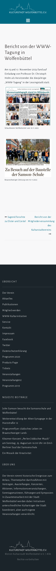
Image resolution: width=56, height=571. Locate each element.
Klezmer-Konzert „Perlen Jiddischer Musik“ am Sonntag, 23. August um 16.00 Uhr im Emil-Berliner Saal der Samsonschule (27, 442)
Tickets (6, 368)
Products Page (10, 362)
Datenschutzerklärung (14, 351)
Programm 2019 (11, 386)
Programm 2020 (11, 357)
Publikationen (10, 304)
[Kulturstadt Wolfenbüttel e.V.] (28, 8)
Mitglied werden (11, 310)
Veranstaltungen (11, 374)
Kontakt (6, 327)
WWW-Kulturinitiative (14, 316)
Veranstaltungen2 (12, 380)
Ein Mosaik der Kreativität (16, 453)
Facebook (7, 339)
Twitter (6, 345)
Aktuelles (7, 298)
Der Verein (8, 293)
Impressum (8, 333)
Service (6, 322)
